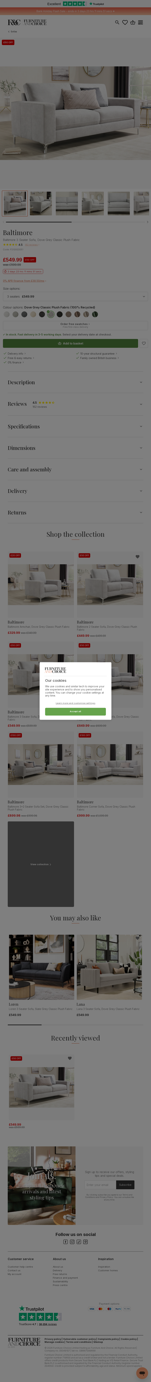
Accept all (75, 711)
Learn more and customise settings (75, 703)
